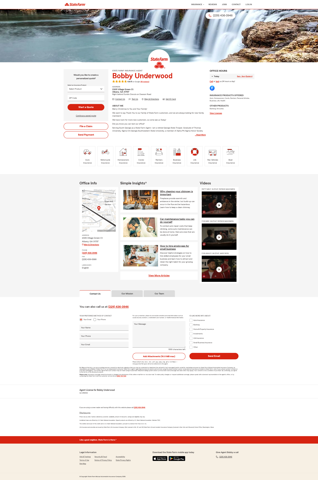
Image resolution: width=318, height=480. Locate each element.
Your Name (85, 328)
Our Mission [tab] (127, 293)
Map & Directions (91, 245)
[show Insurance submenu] (203, 4)
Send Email (214, 356)
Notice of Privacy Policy (103, 460)
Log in (249, 4)
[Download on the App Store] (160, 458)
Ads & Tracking (85, 457)
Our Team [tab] (159, 293)
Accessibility (120, 457)
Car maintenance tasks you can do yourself (177, 220)
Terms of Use (84, 460)
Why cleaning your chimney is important (176, 193)
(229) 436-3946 (89, 253)
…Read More (200, 135)
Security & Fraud (101, 457)
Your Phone (101, 319)
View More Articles (159, 275)
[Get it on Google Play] (177, 458)
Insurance (196, 4)
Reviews (213, 4)
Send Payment (86, 135)
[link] (75, 4)
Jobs (224, 4)
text (217, 81)
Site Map (83, 464)
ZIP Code (73, 98)
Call (211, 81)
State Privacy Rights (123, 460)
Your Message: (140, 324)
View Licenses (216, 113)
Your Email (87, 319)
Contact (236, 4)
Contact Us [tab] (95, 294)
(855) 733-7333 (121, 376)
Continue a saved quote (86, 116)
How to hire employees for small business (174, 247)
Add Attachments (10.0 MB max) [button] (159, 356)
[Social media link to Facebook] (212, 88)
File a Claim (86, 126)
